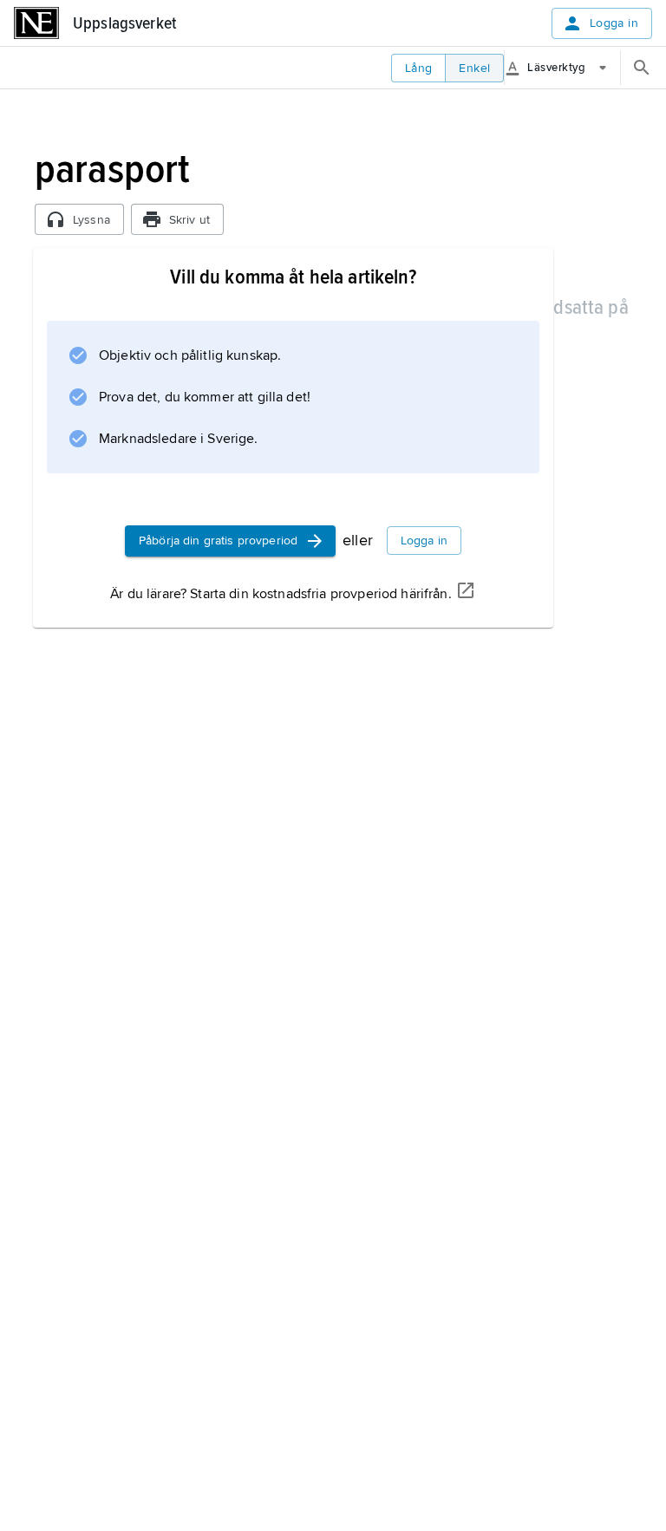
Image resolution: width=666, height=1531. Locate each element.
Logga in (614, 23)
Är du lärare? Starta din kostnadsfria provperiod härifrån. (280, 594)
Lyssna (91, 219)
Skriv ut (189, 219)
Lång (419, 68)
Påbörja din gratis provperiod (218, 540)
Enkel (474, 68)
